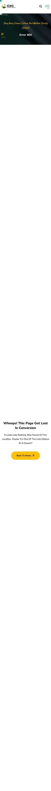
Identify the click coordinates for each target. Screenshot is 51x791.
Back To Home (24, 455)
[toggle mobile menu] (47, 6)
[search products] (40, 6)
